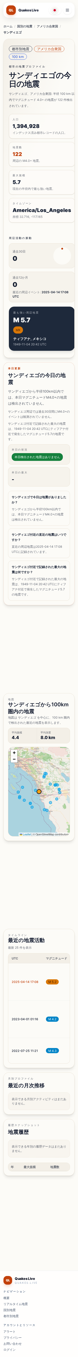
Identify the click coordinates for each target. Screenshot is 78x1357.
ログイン (9, 1349)
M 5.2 (52, 982)
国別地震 (9, 1310)
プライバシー (12, 1337)
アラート (9, 1331)
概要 (6, 1298)
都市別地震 (20, 49)
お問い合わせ (12, 1343)
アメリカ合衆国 (47, 26)
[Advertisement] (39, 649)
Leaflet (26, 834)
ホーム (8, 26)
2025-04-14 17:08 (25, 982)
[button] (14, 753)
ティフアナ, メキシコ (29, 339)
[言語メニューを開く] (55, 10)
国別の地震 (24, 26)
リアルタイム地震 (15, 1304)
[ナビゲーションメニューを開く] (67, 10)
